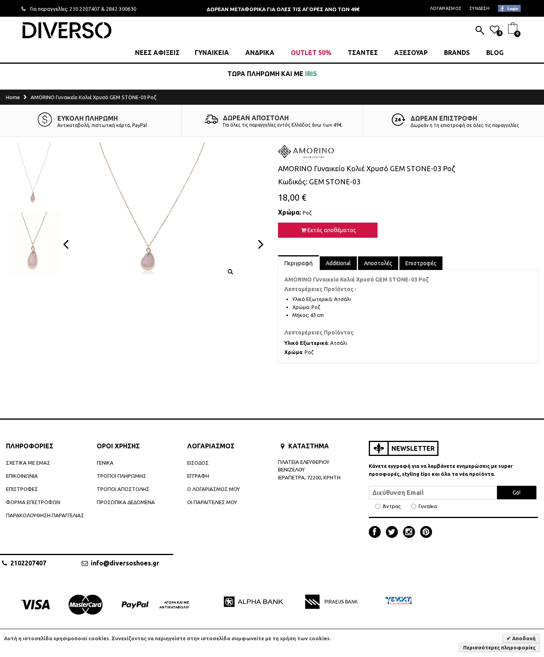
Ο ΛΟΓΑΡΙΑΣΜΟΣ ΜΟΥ (213, 489)
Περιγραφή (298, 263)
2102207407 (28, 563)
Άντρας (392, 506)
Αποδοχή (523, 638)
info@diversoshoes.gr (125, 563)
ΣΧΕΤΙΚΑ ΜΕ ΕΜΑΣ (28, 462)
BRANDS (457, 52)
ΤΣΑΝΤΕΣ (363, 52)
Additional (338, 263)
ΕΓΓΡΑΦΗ (198, 476)
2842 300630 (121, 9)
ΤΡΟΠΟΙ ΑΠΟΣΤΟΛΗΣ (123, 489)
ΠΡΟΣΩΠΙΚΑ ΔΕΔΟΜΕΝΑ (126, 502)
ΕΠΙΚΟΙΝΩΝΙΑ (22, 476)
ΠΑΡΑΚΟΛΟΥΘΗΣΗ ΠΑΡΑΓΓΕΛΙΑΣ (45, 515)
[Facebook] (377, 533)
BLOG (494, 52)
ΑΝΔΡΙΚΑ (259, 52)
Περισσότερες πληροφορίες (499, 647)
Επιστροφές (420, 263)
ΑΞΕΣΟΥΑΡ (411, 52)
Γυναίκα (428, 506)
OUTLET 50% (311, 52)
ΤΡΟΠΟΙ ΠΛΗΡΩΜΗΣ (121, 476)
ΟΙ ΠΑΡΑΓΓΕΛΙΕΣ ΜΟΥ (212, 502)
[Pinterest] (426, 533)
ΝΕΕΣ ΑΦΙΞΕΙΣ (157, 52)
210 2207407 (84, 9)
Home (13, 97)
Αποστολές (378, 263)
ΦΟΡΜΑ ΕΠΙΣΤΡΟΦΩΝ (33, 502)
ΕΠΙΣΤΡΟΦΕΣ (22, 489)
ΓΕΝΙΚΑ (105, 462)
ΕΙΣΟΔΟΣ (198, 462)
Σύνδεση (479, 8)
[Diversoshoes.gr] (67, 30)
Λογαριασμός (445, 8)
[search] (480, 31)
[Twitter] (394, 533)
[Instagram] (411, 533)
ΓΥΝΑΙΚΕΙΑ (212, 52)
